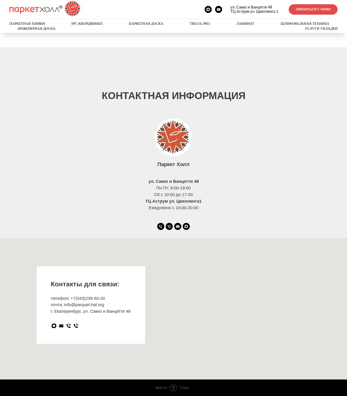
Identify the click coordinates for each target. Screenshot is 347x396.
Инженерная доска (36, 28)
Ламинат (245, 23)
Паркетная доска (146, 23)
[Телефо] (160, 226)
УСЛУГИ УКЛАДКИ (321, 28)
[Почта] (177, 226)
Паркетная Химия (27, 23)
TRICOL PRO (200, 23)
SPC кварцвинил (86, 23)
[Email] (218, 9)
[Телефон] (169, 226)
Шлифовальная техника (305, 23)
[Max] (208, 9)
